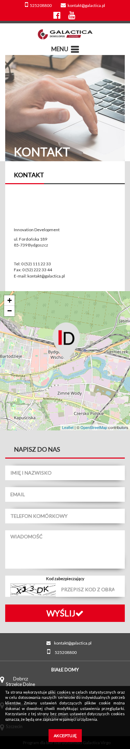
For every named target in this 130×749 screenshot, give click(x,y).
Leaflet (67, 427)
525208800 (41, 5)
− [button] (9, 310)
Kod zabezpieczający (65, 578)
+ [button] (9, 300)
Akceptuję (65, 735)
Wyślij (60, 613)
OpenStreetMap (93, 427)
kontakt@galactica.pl (86, 5)
